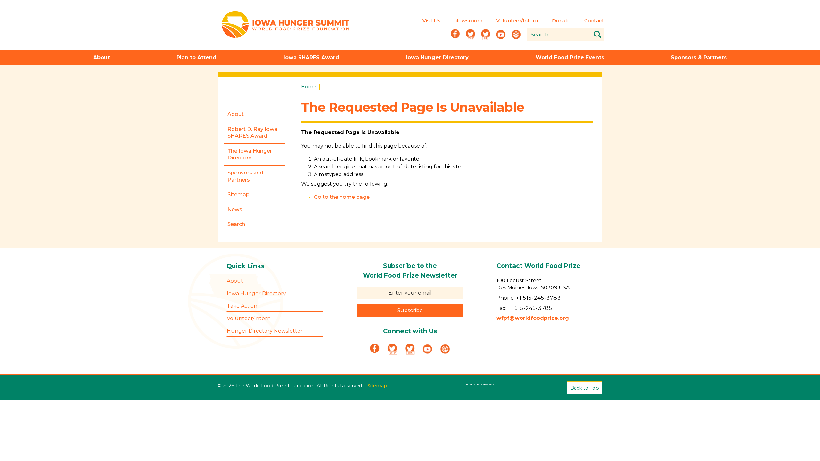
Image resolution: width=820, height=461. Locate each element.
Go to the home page (342, 197)
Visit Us (431, 21)
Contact (594, 21)
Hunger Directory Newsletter (265, 331)
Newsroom (468, 21)
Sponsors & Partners (699, 57)
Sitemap (377, 386)
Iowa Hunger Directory (437, 57)
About (101, 57)
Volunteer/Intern (517, 21)
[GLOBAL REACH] (477, 389)
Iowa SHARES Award (311, 57)
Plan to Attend (196, 57)
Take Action (242, 306)
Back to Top (584, 388)
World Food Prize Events (570, 57)
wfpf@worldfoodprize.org (532, 318)
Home (308, 87)
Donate (561, 21)
